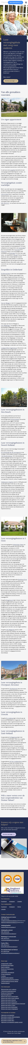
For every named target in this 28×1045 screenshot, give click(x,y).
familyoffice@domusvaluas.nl (9, 946)
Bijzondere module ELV (7, 1018)
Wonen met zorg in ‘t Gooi (8, 1005)
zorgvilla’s (12, 170)
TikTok (19, 906)
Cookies (3, 976)
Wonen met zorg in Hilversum (9, 1001)
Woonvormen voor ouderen (8, 989)
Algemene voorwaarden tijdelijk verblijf (11, 1022)
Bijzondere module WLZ (7, 1020)
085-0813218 (5, 932)
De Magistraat (13, 737)
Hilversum (4, 251)
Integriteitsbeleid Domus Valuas (10, 979)
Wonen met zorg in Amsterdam (9, 996)
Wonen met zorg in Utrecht (8, 1000)
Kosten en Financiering (7, 969)
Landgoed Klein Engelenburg (9, 348)
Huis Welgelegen (5, 325)
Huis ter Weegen (5, 303)
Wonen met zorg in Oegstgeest (9, 1009)
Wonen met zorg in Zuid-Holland (10, 998)
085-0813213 (5, 203)
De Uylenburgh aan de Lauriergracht (11, 452)
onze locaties (4, 194)
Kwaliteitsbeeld (5, 983)
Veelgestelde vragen (6, 963)
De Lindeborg (9, 718)
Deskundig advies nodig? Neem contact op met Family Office (12, 1041)
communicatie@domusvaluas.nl (10, 940)
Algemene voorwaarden (7, 1015)
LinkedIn (19, 901)
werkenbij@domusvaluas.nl (8, 933)
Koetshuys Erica (22, 579)
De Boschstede (15, 419)
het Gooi (17, 249)
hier (23, 807)
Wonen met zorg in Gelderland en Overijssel (13, 1003)
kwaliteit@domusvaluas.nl (8, 927)
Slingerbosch (9, 600)
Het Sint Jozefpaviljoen (15, 761)
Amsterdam (22, 248)
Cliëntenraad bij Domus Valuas (9, 981)
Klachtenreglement (6, 994)
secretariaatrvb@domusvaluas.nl (10, 953)
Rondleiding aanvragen (7, 965)
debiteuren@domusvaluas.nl (9, 922)
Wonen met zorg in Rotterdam (9, 1007)
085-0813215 (5, 919)
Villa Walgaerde (10, 629)
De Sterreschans (5, 273)
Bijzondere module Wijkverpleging (10, 1017)
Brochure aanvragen (10, 80)
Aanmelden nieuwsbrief (7, 972)
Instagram (12, 901)
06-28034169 (5, 951)
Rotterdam (12, 253)
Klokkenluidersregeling (7, 977)
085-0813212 (5, 938)
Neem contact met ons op (15, 2)
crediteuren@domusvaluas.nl (9, 920)
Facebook (4, 901)
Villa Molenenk (13, 688)
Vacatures (4, 970)
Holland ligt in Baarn (18, 544)
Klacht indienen (5, 967)
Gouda (15, 255)
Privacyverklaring (5, 974)
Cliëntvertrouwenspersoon (8, 991)
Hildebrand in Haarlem (7, 482)
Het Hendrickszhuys (6, 456)
